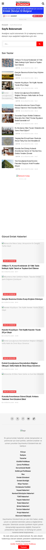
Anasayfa (5, 25)
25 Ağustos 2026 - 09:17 (30, 68)
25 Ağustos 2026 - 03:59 (30, 88)
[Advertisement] (23, 207)
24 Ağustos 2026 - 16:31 (30, 101)
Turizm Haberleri (23, 509)
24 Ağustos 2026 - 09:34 (30, 111)
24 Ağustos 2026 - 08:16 (30, 123)
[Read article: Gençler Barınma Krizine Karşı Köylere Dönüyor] (8, 75)
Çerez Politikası (23, 465)
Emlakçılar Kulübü (23, 487)
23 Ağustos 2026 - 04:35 (30, 169)
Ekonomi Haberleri (23, 516)
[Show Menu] (3, 3)
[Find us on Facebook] (23, 419)
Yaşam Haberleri (23, 500)
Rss (23, 474)
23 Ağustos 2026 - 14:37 (30, 156)
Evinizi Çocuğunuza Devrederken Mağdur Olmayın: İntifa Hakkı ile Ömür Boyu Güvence (29, 95)
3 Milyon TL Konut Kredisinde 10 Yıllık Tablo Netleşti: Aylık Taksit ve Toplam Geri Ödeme (28, 62)
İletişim (23, 455)
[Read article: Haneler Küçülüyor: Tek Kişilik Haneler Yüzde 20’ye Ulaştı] (8, 85)
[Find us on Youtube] (28, 419)
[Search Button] (43, 3)
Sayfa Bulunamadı (16, 25)
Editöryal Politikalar (23, 471)
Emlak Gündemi (9, 261)
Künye (23, 452)
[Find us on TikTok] (34, 419)
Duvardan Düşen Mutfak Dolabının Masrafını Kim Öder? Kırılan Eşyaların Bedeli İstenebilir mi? (29, 118)
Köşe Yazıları (23, 484)
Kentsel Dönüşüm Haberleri (23, 493)
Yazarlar (23, 458)
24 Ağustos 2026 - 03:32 (30, 133)
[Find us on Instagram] (12, 419)
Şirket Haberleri (23, 506)
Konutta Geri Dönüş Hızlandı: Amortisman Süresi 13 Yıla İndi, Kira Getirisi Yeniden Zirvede (28, 150)
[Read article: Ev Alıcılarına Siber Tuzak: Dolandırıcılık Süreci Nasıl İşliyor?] (8, 131)
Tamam (24, 547)
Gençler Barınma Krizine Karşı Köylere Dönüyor (22, 299)
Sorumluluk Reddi (23, 468)
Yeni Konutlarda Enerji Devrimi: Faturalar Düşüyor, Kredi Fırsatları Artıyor (27, 163)
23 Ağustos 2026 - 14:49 (30, 144)
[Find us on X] (17, 419)
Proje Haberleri (23, 512)
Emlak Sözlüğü (9, 358)
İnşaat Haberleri (23, 490)
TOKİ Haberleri (23, 497)
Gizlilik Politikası (23, 461)
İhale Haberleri (23, 503)
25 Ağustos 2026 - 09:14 (30, 78)
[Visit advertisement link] (23, 175)
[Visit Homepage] (23, 3)
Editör (18, 68)
